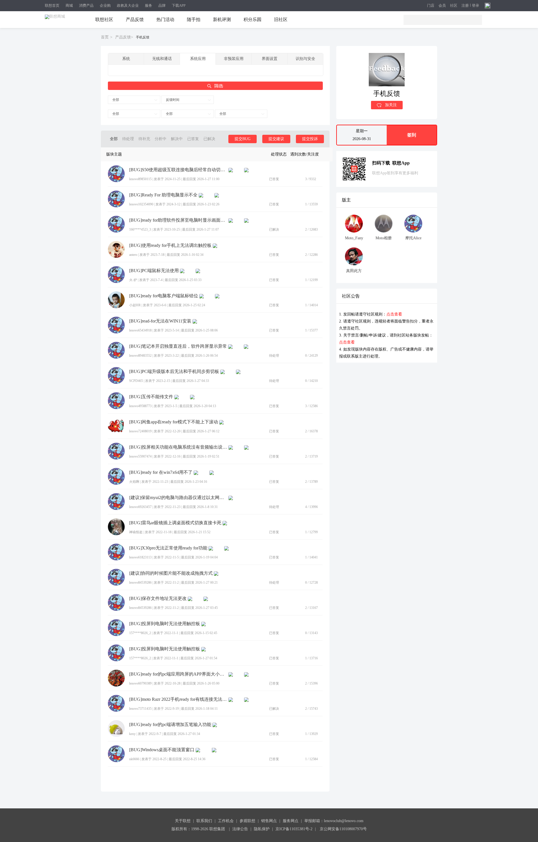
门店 (430, 6)
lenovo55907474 (140, 456)
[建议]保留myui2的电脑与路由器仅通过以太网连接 (178, 497)
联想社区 (104, 19)
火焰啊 (134, 482)
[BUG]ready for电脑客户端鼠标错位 (163, 296)
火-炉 (133, 280)
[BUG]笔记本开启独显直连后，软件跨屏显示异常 (178, 346)
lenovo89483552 (140, 356)
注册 (465, 6)
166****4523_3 (140, 229)
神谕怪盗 (136, 532)
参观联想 (247, 821)
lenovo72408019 (140, 431)
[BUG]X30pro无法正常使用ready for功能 (168, 548)
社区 (453, 6)
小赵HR (135, 305)
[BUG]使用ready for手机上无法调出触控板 (170, 245)
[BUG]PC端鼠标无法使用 (154, 270)
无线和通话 (162, 59)
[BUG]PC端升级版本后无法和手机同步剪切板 (174, 371)
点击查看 (394, 314)
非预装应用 (234, 59)
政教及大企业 (128, 5)
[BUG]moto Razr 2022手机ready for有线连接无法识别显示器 (178, 699)
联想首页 (52, 5)
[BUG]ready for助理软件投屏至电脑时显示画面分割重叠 (178, 220)
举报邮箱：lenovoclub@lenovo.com (333, 821)
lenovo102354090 (141, 204)
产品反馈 (135, 19)
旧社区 (280, 19)
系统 (126, 59)
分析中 (160, 139)
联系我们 (204, 821)
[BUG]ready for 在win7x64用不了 (161, 472)
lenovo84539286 (140, 582)
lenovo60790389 (140, 683)
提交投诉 (310, 139)
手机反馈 (142, 37)
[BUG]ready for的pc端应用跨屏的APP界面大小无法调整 (178, 674)
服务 (148, 5)
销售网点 (269, 821)
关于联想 (183, 821)
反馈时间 (172, 100)
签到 (411, 135)
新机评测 (222, 19)
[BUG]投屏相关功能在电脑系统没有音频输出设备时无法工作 (178, 447)
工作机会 (226, 821)
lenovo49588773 (140, 406)
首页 (105, 37)
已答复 (193, 139)
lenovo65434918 (140, 330)
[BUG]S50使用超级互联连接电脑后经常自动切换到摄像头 (178, 170)
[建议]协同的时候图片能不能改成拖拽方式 (171, 573)
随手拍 (193, 19)
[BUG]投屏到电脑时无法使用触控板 (164, 623)
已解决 (209, 139)
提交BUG (243, 139)
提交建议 (276, 139)
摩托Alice (413, 238)
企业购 (105, 5)
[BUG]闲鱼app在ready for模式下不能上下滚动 (173, 422)
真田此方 (354, 271)
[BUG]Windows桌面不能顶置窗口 (161, 750)
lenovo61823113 (140, 557)
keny (132, 734)
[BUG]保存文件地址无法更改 (158, 598)
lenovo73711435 (140, 709)
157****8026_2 (140, 633)
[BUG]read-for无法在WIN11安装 (160, 321)
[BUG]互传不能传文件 (151, 397)
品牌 (162, 5)
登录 (475, 6)
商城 (69, 5)
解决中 (177, 139)
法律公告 (240, 829)
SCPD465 (136, 381)
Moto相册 (383, 238)
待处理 (128, 139)
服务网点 (290, 821)
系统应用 (198, 59)
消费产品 (86, 5)
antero (133, 255)
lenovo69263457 (140, 507)
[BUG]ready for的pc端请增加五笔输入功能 (170, 724)
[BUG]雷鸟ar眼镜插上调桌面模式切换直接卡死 (175, 523)
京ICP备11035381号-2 (293, 829)
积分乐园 (252, 19)
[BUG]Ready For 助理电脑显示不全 (163, 195)
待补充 (144, 139)
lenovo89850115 (140, 179)
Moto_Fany (354, 238)
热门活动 (165, 19)
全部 (115, 100)
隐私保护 (262, 829)
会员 (442, 6)
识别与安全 (305, 59)
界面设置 (269, 59)
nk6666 (134, 759)
